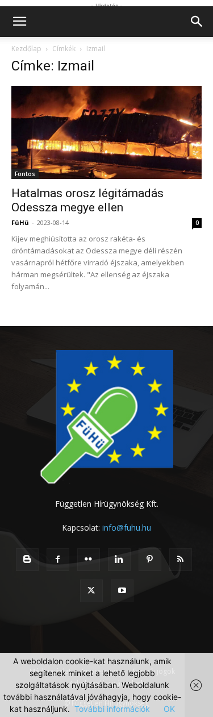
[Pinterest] (150, 559)
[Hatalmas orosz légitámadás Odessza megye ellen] (106, 132)
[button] (19, 21)
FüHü (20, 222)
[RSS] (180, 559)
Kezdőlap (26, 48)
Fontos (25, 174)
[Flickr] (88, 559)
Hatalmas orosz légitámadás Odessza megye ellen (87, 200)
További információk (112, 709)
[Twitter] (91, 591)
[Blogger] (27, 559)
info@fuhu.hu (126, 527)
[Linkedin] (119, 559)
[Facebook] (58, 559)
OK (169, 709)
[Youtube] (122, 591)
